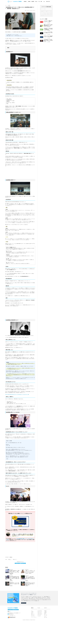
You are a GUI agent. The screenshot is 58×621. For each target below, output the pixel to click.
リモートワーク (49, 12)
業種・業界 (48, 1)
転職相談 (25, 1)
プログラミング (45, 12)
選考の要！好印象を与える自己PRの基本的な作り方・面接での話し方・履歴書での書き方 (30, 584)
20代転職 (42, 11)
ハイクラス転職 (45, 11)
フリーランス (42, 12)
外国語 (41, 15)
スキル (44, 1)
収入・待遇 (40, 1)
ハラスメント (49, 11)
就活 (43, 15)
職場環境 (33, 1)
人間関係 (29, 1)
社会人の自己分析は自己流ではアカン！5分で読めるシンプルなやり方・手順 (17, 394)
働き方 (36, 1)
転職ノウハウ (14, 559)
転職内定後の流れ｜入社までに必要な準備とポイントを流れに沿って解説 (14, 584)
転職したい (9, 559)
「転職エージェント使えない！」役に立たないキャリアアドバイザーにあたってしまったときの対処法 (30, 571)
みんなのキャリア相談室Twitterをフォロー (20, 563)
